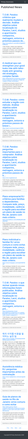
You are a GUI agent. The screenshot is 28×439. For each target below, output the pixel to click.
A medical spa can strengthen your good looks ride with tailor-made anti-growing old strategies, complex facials (13, 69)
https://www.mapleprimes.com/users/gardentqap (13, 377)
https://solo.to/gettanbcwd (9, 178)
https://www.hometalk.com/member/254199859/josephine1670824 (13, 339)
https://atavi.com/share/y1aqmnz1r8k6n (13, 128)
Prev (12, 428)
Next (16, 428)
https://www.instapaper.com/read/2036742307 (13, 263)
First (8, 428)
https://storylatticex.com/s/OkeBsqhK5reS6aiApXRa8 (13, 220)
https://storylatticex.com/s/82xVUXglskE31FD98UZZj (13, 44)
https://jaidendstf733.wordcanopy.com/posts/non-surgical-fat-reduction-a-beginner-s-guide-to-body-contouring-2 (13, 80)
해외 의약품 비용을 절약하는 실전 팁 (13, 335)
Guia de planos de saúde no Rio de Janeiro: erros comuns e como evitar (13, 400)
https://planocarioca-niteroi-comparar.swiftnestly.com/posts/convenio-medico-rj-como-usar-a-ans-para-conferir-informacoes (13, 408)
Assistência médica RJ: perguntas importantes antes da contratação (13, 370)
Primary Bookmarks (7, 2)
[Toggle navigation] (25, 2)
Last (20, 428)
